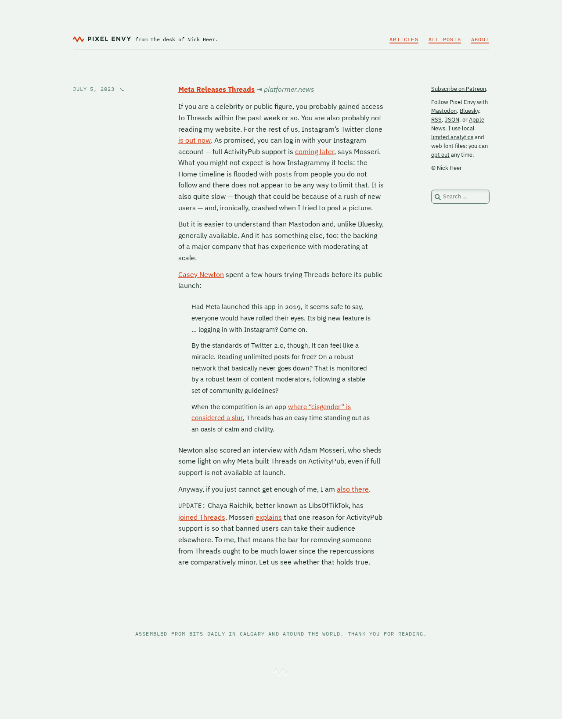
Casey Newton (201, 274)
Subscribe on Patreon (458, 89)
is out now (194, 140)
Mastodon (444, 111)
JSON (452, 119)
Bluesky (469, 111)
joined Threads (201, 517)
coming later (314, 151)
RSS (436, 119)
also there (353, 489)
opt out (440, 154)
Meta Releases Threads (216, 89)
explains (269, 517)
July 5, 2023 (99, 89)
